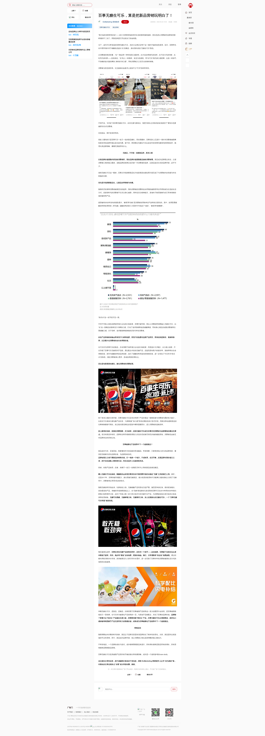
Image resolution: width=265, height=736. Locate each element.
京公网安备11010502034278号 (104, 726)
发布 (174, 689)
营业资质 (95, 712)
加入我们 (87, 712)
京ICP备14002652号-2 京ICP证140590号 (78, 726)
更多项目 (80, 26)
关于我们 (70, 712)
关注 (125, 22)
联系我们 (78, 712)
